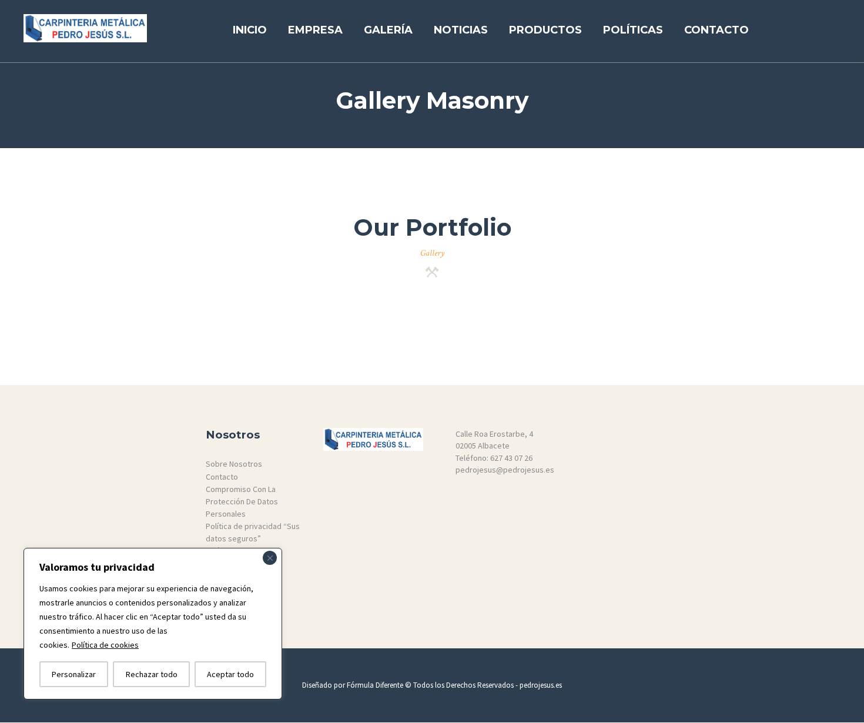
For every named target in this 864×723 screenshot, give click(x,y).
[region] (153, 623)
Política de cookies (105, 645)
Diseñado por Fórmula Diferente (353, 685)
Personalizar (74, 674)
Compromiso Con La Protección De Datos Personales (242, 501)
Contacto (222, 476)
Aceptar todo (230, 674)
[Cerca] (270, 558)
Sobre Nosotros (234, 463)
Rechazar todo (152, 674)
